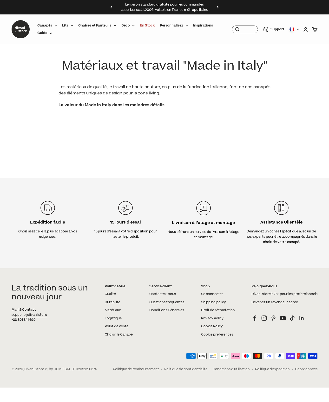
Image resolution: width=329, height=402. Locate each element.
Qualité (110, 294)
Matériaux (113, 310)
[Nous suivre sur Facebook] (254, 318)
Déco (125, 25)
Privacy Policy (212, 318)
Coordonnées (306, 369)
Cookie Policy (212, 326)
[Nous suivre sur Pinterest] (273, 318)
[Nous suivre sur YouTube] (283, 318)
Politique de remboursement (136, 369)
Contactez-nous (162, 294)
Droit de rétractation (218, 310)
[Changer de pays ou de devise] (294, 29)
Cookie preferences (217, 334)
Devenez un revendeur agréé (274, 302)
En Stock (147, 25)
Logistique (113, 318)
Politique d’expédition (272, 369)
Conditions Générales (166, 310)
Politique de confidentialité (185, 369)
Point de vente (116, 326)
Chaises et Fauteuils (94, 25)
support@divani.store (29, 314)
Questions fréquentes (166, 302)
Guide (42, 33)
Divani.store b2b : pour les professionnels (284, 294)
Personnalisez (171, 25)
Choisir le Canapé (119, 334)
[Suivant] (218, 7)
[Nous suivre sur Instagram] (264, 318)
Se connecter (212, 294)
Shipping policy (213, 302)
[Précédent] (111, 7)
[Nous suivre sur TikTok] (292, 318)
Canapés (44, 25)
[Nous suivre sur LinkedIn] (301, 318)
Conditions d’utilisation (231, 369)
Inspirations (203, 25)
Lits (65, 25)
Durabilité (112, 302)
